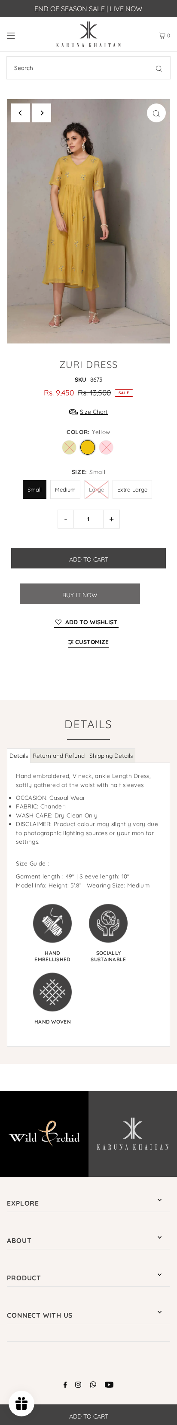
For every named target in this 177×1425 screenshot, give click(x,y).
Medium (65, 486)
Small (34, 486)
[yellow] (87, 447)
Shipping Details (111, 755)
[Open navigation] (23, 34)
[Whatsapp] (93, 1385)
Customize (91, 641)
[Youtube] (109, 1385)
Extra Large (132, 486)
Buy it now (80, 595)
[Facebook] (65, 1385)
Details (18, 755)
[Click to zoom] (156, 112)
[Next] (41, 112)
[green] (69, 447)
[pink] (106, 447)
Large (96, 486)
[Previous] (20, 112)
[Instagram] (78, 1385)
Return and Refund (59, 755)
